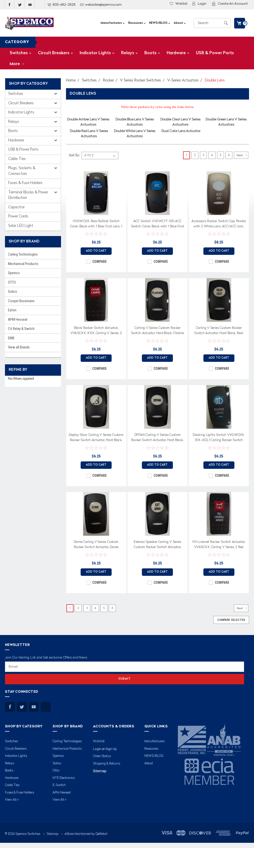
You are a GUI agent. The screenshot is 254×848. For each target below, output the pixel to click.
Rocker (108, 80)
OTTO (12, 282)
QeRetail (101, 834)
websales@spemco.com (103, 4)
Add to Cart (96, 251)
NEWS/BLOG (158, 23)
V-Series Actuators (183, 80)
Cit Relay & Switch (21, 328)
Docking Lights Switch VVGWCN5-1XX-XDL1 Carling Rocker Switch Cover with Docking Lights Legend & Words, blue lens (219, 438)
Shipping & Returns (106, 763)
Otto (56, 770)
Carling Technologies (23, 254)
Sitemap (99, 771)
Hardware (176, 53)
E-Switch (59, 785)
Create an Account (233, 3)
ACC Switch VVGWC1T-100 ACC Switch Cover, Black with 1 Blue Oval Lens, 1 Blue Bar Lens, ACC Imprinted (157, 225)
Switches (19, 53)
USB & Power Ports (215, 53)
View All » (12, 799)
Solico (12, 291)
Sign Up (111, 749)
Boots (150, 53)
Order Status (102, 756)
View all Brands (19, 347)
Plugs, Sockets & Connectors (21, 171)
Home (71, 80)
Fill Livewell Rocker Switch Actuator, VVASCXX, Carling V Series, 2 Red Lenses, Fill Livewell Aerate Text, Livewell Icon (218, 545)
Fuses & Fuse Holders (25, 183)
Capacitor (16, 207)
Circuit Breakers (53, 53)
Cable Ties (17, 159)
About (179, 23)
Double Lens (215, 80)
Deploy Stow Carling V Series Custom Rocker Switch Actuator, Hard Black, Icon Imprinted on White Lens (96, 438)
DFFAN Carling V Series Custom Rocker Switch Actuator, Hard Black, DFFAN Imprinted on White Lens (157, 438)
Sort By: (74, 155)
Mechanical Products (23, 264)
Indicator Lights (95, 53)
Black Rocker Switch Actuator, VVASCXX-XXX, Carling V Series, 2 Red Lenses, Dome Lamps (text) (96, 331)
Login (202, 3)
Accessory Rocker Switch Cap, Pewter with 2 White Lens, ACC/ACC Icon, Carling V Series (218, 225)
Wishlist (181, 3)
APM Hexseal (17, 319)
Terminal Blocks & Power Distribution (28, 195)
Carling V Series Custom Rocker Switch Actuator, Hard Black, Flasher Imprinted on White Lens (157, 331)
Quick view (96, 211)
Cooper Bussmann (21, 301)
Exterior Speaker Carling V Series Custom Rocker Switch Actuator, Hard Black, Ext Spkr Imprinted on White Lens (157, 545)
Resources (136, 23)
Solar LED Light (20, 226)
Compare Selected (231, 620)
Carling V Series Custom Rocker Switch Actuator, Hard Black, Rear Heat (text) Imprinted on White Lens (218, 331)
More (15, 64)
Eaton (12, 310)
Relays (127, 53)
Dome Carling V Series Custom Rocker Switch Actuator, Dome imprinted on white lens (96, 545)
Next (240, 155)
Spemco (14, 273)
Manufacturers (112, 23)
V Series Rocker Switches (140, 80)
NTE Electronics (64, 778)
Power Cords (18, 216)
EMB (11, 338)
